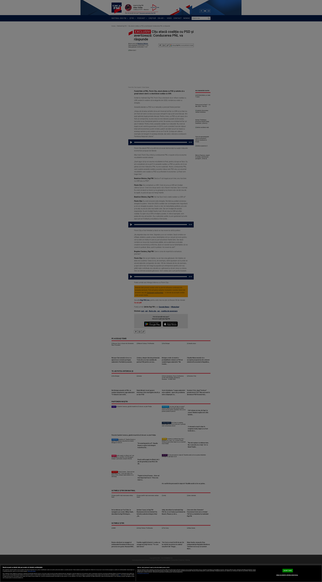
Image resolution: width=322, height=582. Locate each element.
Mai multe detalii (31, 571)
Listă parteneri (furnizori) (143, 573)
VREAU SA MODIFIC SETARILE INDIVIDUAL (287, 575)
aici (120, 574)
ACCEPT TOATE (288, 570)
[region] (161, 573)
